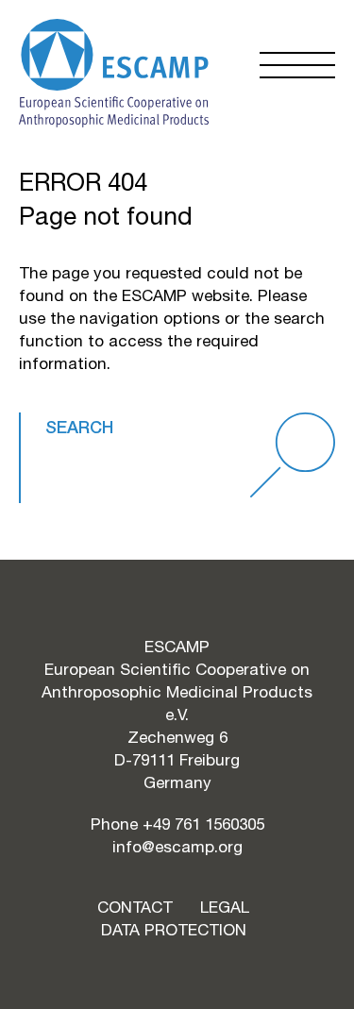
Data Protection (173, 929)
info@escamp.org (177, 846)
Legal (224, 907)
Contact (135, 907)
